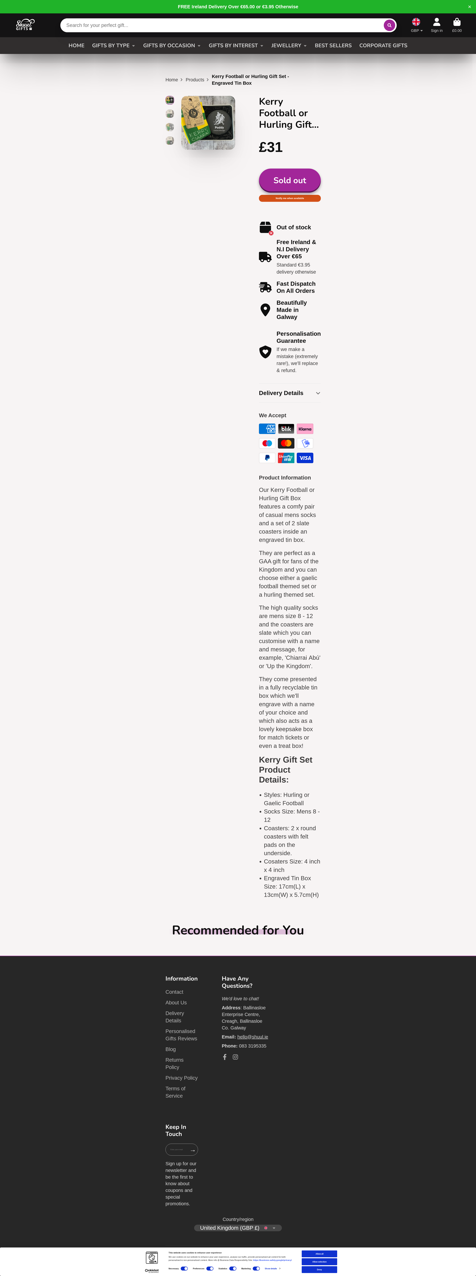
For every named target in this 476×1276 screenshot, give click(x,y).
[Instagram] (235, 1057)
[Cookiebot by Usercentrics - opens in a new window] (152, 1271)
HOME (76, 45)
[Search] (389, 25)
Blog (170, 1049)
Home (171, 79)
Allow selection (319, 1261)
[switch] (209, 1269)
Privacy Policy (181, 1078)
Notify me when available (290, 198)
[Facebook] (225, 1057)
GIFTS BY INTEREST (233, 45)
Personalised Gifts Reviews (181, 1034)
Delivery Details (174, 1016)
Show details (271, 1268)
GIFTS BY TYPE (111, 45)
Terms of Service (175, 1092)
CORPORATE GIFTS (383, 45)
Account (437, 25)
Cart (457, 25)
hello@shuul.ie (252, 1036)
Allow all (319, 1254)
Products (195, 79)
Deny (319, 1269)
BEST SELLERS (333, 45)
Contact (174, 992)
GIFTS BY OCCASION (169, 45)
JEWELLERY (286, 45)
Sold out (289, 180)
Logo (25, 25)
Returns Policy (174, 1063)
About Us (176, 1002)
